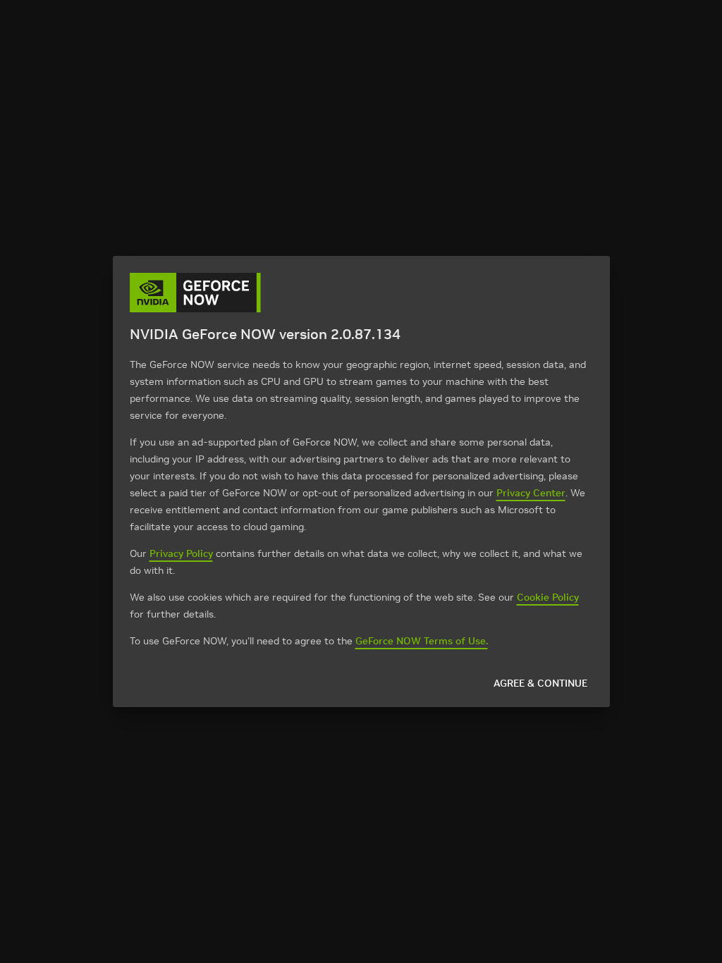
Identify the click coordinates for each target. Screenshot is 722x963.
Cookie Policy (548, 597)
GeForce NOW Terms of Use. (421, 640)
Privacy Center (530, 492)
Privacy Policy (181, 553)
